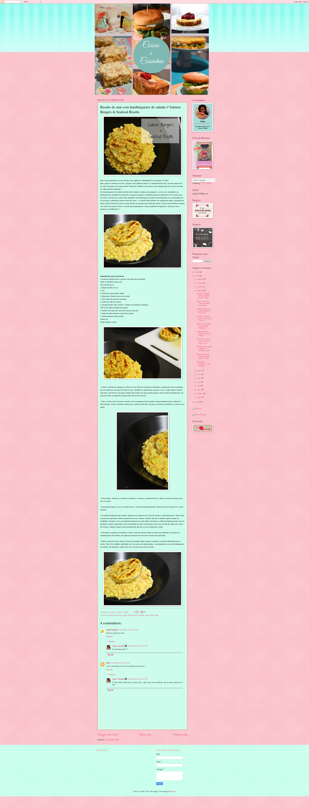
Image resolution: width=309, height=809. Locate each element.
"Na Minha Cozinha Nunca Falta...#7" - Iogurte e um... (204, 341)
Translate (208, 183)
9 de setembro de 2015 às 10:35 (128, 630)
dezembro (200, 279)
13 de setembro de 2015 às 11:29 (120, 663)
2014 (197, 402)
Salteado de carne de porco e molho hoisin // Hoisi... (204, 318)
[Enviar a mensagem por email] (135, 612)
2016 (197, 272)
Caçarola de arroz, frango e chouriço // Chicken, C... (204, 333)
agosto (199, 371)
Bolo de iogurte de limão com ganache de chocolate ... (203, 303)
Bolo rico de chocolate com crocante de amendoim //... (204, 326)
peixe (125, 615)
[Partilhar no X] (139, 612)
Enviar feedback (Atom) (111, 740)
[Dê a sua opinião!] (137, 612)
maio (199, 382)
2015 (197, 276)
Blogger (173, 791)
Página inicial (145, 735)
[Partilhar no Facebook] (142, 612)
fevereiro (200, 393)
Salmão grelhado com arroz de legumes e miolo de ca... (203, 311)
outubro (200, 287)
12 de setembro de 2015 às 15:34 (138, 646)
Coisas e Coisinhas (118, 646)
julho (199, 374)
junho (199, 378)
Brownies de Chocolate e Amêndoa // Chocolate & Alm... (204, 349)
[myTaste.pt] (197, 408)
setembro (200, 291)
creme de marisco (112, 615)
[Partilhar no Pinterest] (144, 612)
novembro (200, 283)
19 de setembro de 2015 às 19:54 (138, 679)
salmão (156, 615)
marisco (120, 615)
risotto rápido (149, 615)
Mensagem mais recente (107, 735)
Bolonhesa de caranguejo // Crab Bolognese (203, 364)
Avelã (108, 663)
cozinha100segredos (112, 630)
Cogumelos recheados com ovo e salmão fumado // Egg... (203, 296)
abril (199, 386)
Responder (109, 636)
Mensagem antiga (180, 735)
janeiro (199, 397)
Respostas (112, 641)
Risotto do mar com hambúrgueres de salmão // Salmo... (203, 356)
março (199, 390)
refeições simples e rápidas (136, 615)
